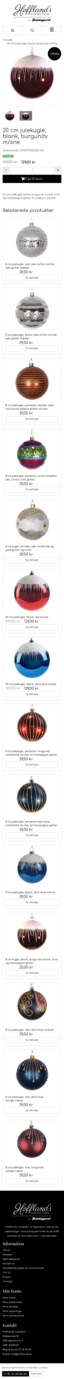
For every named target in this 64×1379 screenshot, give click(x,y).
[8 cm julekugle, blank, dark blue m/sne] (32, 866)
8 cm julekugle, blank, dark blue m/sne (30, 892)
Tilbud (6, 1250)
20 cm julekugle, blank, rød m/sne (27, 617)
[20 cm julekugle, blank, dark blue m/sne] (32, 658)
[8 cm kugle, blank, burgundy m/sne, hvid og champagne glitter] (32, 933)
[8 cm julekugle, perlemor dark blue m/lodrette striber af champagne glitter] (32, 795)
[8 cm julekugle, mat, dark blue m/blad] (32, 1004)
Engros (7, 1277)
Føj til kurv (34, 179)
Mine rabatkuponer (13, 1315)
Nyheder (7, 1254)
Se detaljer (32, 278)
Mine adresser (10, 1306)
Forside (7, 40)
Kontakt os (9, 1263)
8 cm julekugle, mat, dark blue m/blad (30, 1030)
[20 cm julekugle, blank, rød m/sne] (32, 591)
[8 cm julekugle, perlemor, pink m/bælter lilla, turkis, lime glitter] (32, 450)
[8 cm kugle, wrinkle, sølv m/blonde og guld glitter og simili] (32, 520)
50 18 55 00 (24, 1349)
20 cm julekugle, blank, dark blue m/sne (31, 684)
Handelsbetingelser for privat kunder (23, 1268)
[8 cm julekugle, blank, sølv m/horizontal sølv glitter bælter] (32, 309)
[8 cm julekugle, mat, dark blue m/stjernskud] (32, 1071)
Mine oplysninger (12, 1311)
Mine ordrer (9, 1298)
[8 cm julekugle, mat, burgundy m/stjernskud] (32, 1141)
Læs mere (36, 1374)
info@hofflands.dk (21, 1354)
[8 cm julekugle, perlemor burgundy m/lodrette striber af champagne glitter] (32, 725)
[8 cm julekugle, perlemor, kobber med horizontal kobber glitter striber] (32, 379)
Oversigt (7, 1281)
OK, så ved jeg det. (16, 1374)
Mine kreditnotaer (12, 1302)
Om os (6, 1272)
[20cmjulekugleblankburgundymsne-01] (10, 116)
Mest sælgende (11, 1259)
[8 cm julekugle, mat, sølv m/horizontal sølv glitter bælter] (32, 238)
